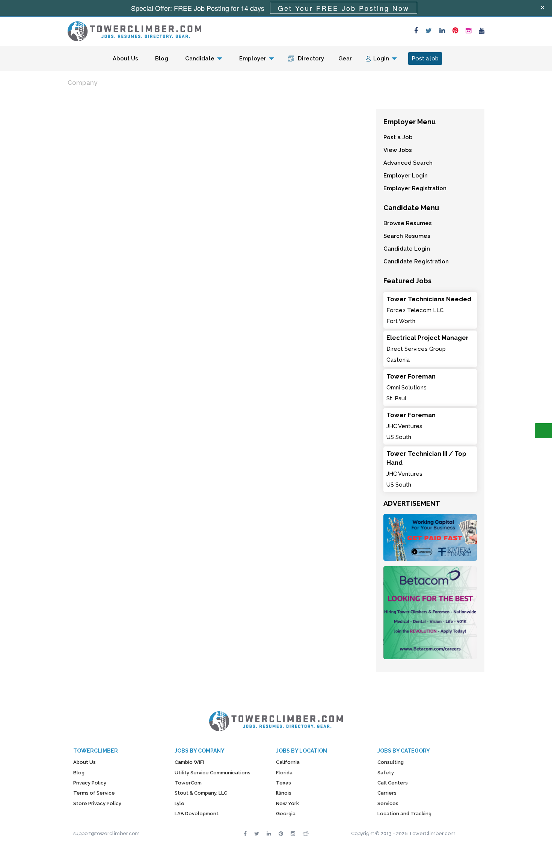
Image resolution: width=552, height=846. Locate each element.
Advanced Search (408, 162)
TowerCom (188, 783)
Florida (284, 772)
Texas (283, 783)
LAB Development (197, 813)
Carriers (387, 793)
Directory (311, 58)
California (288, 762)
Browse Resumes (407, 223)
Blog (161, 58)
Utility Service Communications (212, 772)
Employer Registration (414, 188)
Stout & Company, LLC (201, 793)
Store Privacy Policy (97, 803)
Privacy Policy (89, 783)
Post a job (425, 58)
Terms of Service (94, 793)
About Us (125, 58)
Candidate (199, 58)
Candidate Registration (416, 261)
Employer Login (405, 175)
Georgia (286, 813)
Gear (345, 58)
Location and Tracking (404, 813)
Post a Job (398, 137)
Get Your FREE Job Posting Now (343, 8)
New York (287, 803)
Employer (252, 58)
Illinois (283, 793)
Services (387, 803)
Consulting (390, 762)
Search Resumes (406, 236)
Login (381, 58)
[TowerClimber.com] (134, 30)
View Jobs (397, 150)
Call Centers (392, 783)
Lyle (179, 803)
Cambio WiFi (189, 762)
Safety (385, 772)
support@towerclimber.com (106, 833)
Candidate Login (406, 248)
